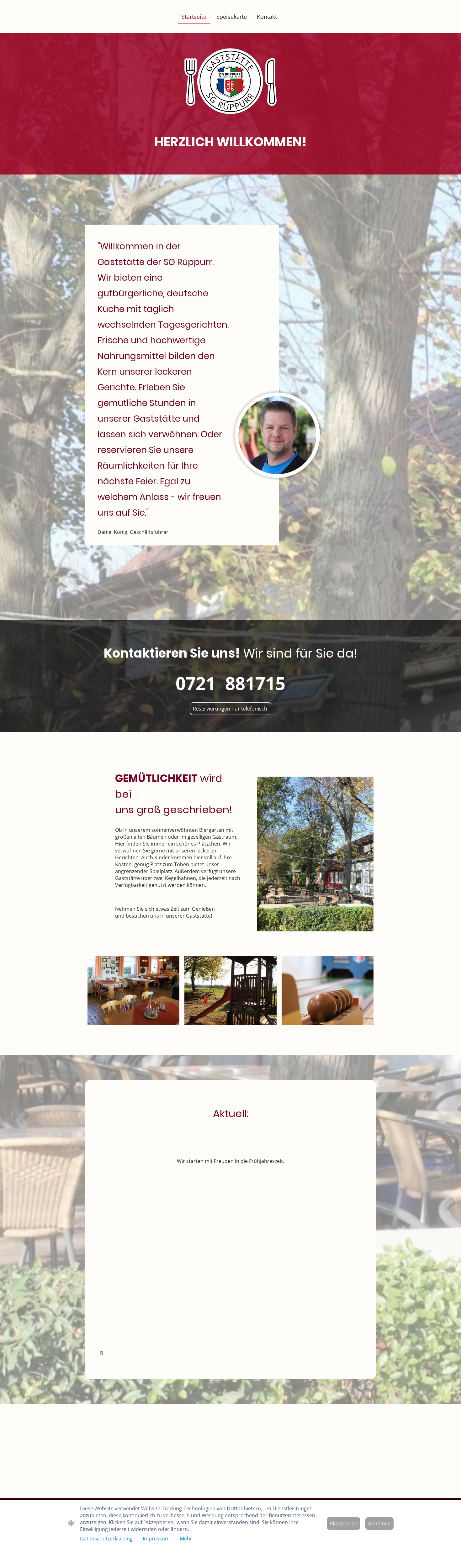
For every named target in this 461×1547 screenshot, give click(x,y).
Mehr (186, 1538)
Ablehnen (379, 1523)
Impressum (156, 1538)
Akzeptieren (344, 1523)
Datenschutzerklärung (106, 1538)
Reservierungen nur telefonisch (230, 708)
